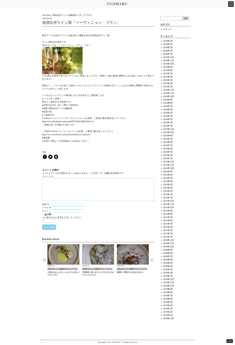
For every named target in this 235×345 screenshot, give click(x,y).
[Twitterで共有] (50, 157)
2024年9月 (168, 99)
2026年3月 (168, 47)
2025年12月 (168, 57)
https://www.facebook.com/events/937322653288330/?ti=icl (68, 121)
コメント (47, 176)
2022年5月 (168, 184)
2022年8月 (168, 175)
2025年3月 (168, 80)
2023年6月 (168, 142)
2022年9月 (168, 171)
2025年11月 (168, 60)
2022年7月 (168, 178)
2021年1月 (168, 237)
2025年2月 (168, 83)
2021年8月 (168, 214)
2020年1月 (168, 276)
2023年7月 (168, 139)
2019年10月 (168, 286)
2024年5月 (168, 113)
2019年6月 (168, 299)
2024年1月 (168, 126)
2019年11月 (168, 282)
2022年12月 (168, 162)
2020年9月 (168, 250)
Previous (44, 260)
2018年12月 (168, 318)
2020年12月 (168, 240)
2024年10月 (168, 96)
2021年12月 (168, 201)
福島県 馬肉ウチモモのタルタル (130, 272)
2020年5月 (168, 263)
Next (152, 260)
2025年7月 (168, 73)
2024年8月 (168, 103)
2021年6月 (168, 220)
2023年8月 (168, 135)
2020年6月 (168, 259)
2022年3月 (168, 191)
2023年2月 (168, 155)
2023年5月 (168, 145)
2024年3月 (168, 119)
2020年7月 (168, 256)
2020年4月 (168, 266)
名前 (45, 204)
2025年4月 (168, 77)
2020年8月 (168, 253)
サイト (45, 211)
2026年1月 (168, 54)
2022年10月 (168, 168)
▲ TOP (229, 341)
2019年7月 (168, 295)
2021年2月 (168, 233)
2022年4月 (168, 188)
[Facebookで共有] (45, 157)
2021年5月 (168, 224)
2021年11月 (168, 204)
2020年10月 (168, 246)
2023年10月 (168, 132)
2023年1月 (168, 158)
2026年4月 (168, 44)
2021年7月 (168, 217)
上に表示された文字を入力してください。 (62, 217)
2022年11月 (168, 165)
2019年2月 (168, 312)
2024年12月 (168, 90)
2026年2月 (168, 51)
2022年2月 (168, 194)
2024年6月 (168, 109)
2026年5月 (168, 41)
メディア (167, 29)
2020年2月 (168, 273)
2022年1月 (168, 197)
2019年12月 (168, 279)
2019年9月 (168, 289)
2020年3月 (168, 269)
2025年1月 (168, 86)
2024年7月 (168, 106)
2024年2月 (168, 122)
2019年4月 (168, 305)
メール (46, 207)
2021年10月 (168, 207)
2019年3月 (168, 308)
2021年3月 (168, 230)
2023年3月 (168, 152)
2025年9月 (168, 67)
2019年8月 (168, 292)
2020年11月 (168, 243)
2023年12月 (168, 129)
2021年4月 (168, 227)
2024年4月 (168, 116)
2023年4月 (168, 148)
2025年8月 (168, 70)
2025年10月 (168, 64)
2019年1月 (168, 315)
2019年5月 (168, 302)
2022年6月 (168, 181)
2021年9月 (168, 211)
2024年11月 (168, 93)
